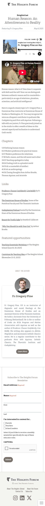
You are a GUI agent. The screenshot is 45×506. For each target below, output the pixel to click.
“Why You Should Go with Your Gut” (16, 226)
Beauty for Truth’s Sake (11, 220)
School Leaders (12, 428)
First (5, 405)
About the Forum (32, 488)
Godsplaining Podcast (11, 210)
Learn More (22, 351)
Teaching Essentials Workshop (14, 245)
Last (5, 414)
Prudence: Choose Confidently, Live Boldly (19, 191)
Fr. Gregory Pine (16, 29)
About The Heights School (15, 488)
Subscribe (29, 491)
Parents (9, 423)
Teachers (9, 426)
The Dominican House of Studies (15, 200)
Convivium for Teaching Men (13, 254)
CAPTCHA (8, 442)
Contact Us (19, 491)
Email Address (14, 385)
